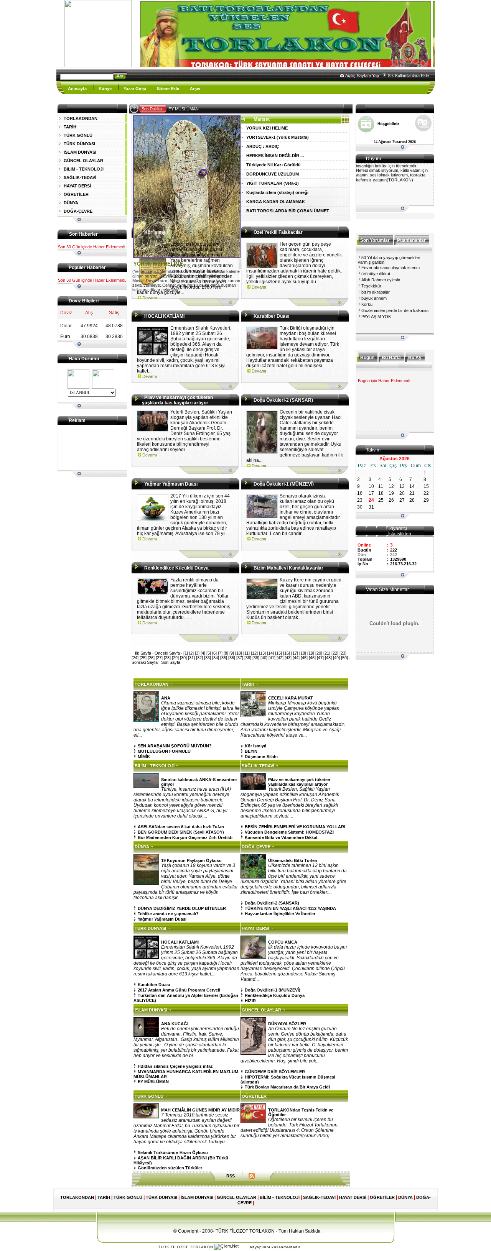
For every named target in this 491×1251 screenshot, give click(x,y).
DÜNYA (71, 202)
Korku (366, 304)
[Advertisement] (88, 447)
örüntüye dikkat (375, 273)
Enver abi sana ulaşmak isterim (390, 267)
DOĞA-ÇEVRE (78, 211)
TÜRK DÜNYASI (79, 143)
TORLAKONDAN (80, 118)
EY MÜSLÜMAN (192, 109)
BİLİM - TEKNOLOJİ (84, 169)
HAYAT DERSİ (77, 186)
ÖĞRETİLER (76, 194)
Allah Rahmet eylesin (380, 279)
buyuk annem (374, 298)
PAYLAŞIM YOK (376, 316)
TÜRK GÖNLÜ (78, 135)
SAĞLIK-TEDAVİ (80, 177)
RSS (230, 1176)
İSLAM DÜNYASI (80, 152)
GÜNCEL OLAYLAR (83, 160)
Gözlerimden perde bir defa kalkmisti (395, 310)
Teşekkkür (371, 286)
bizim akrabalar (375, 292)
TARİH (70, 127)
